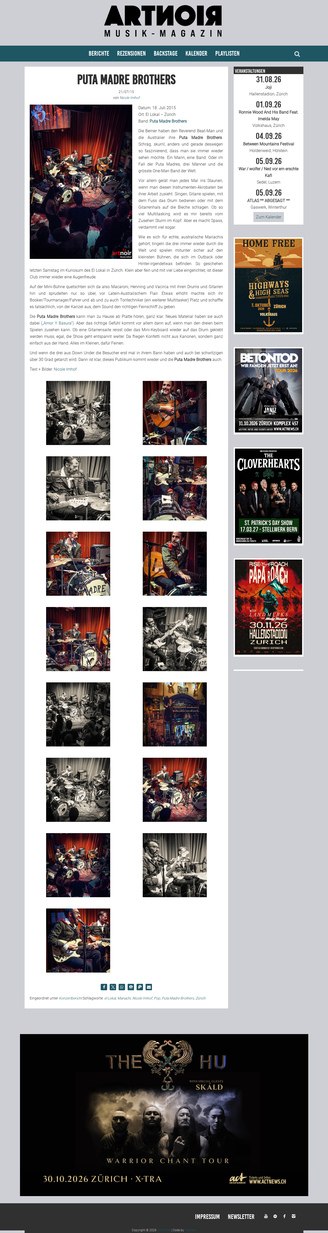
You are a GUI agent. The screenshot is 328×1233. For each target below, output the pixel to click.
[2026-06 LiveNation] (268, 330)
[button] (104, 987)
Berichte (99, 53)
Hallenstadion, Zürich (268, 85)
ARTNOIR (163, 1230)
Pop (157, 998)
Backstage (166, 53)
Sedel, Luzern (269, 171)
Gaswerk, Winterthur (268, 199)
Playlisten (227, 53)
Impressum (207, 1216)
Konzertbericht (70, 998)
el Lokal (110, 998)
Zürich (201, 998)
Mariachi (124, 998)
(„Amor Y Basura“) (57, 323)
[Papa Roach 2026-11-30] (268, 653)
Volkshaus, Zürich (269, 114)
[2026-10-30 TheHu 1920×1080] (164, 1194)
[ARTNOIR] (164, 39)
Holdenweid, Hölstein (268, 142)
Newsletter (241, 1216)
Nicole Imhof (65, 369)
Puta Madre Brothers (178, 998)
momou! (191, 1230)
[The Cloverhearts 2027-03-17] (268, 542)
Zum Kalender (268, 217)
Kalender (196, 53)
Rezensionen (131, 53)
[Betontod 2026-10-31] (268, 431)
